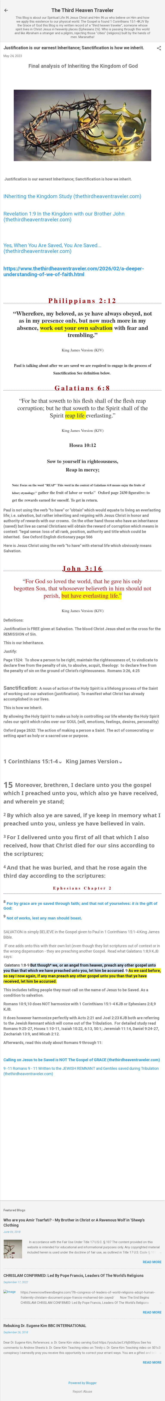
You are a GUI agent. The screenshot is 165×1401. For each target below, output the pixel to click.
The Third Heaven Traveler (82, 10)
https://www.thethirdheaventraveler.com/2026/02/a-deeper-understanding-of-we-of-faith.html (73, 271)
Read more (152, 1262)
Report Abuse (82, 1391)
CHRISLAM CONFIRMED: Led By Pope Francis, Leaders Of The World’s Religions (73, 1275)
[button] (159, 49)
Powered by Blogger (83, 1383)
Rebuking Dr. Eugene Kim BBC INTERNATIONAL (44, 1325)
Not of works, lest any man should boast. (44, 918)
